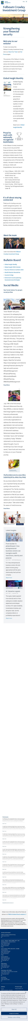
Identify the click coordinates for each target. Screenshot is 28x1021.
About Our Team (13, 52)
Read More (7, 385)
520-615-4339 (6, 944)
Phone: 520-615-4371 (5, 936)
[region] (14, 1006)
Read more (9, 577)
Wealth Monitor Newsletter (12, 272)
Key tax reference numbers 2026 (14, 270)
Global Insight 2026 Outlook (12, 267)
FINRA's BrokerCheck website (16, 914)
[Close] (25, 992)
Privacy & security (18, 988)
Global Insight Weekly (11, 264)
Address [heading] (3, 986)
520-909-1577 (6, 959)
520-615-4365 (6, 979)
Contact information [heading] (5, 932)
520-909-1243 (6, 967)
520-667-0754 (6, 974)
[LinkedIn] (3, 947)
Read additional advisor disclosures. (8, 902)
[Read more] (4, 823)
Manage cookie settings (14, 1017)
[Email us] (1, 937)
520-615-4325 (6, 966)
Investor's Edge (9, 275)
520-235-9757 (6, 953)
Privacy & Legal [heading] (18, 986)
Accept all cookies (14, 1013)
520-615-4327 (6, 952)
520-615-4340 (6, 972)
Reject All (14, 1009)
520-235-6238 (6, 945)
